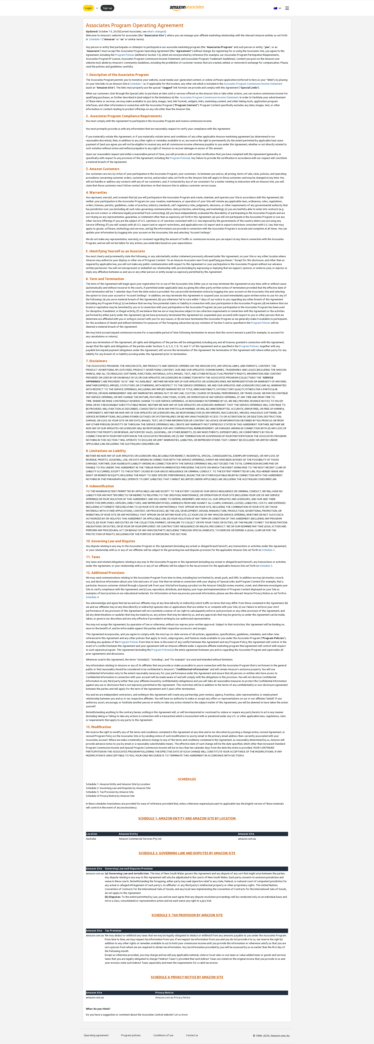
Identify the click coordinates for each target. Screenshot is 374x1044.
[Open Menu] (286, 8)
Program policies (131, 1035)
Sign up (107, 8)
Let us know (181, 1014)
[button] (277, 8)
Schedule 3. (266, 565)
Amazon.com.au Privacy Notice (172, 997)
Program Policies (124, 54)
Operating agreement (96, 1035)
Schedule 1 (95, 39)
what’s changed (156, 31)
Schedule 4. (92, 597)
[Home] (187, 8)
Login (88, 8)
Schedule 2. (268, 549)
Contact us (192, 1035)
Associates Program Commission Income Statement (253, 83)
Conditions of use (163, 1035)
